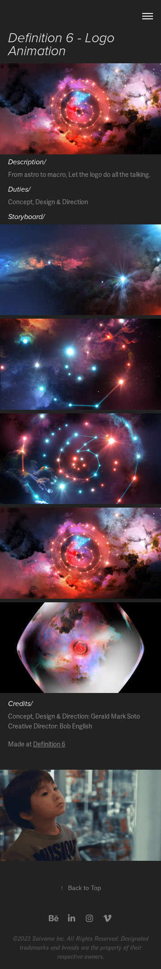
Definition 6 (49, 744)
